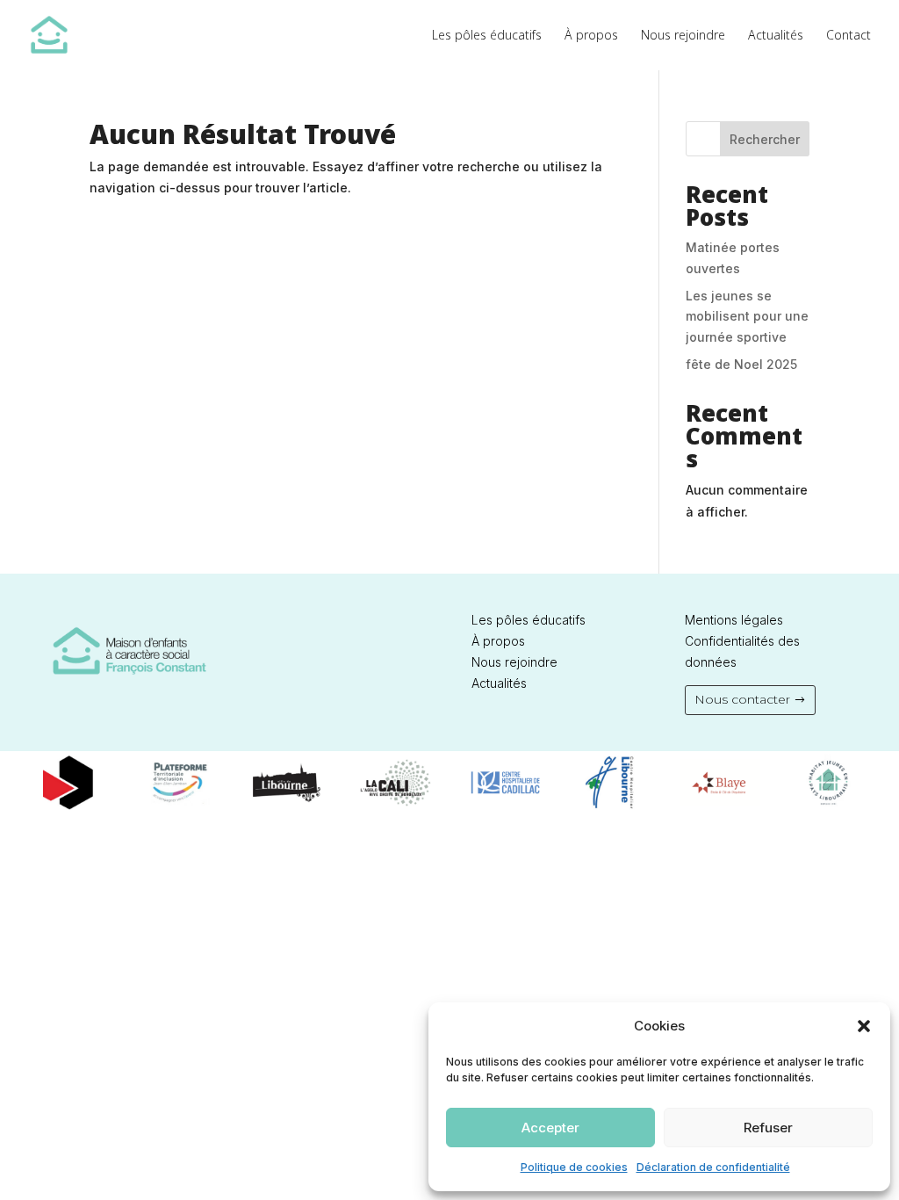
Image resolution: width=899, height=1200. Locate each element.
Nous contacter (742, 699)
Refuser (768, 1127)
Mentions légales (734, 619)
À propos (591, 36)
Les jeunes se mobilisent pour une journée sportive (747, 316)
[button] (864, 1026)
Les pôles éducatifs (487, 36)
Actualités (775, 36)
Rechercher (765, 139)
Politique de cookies (574, 1167)
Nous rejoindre (683, 36)
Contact (848, 36)
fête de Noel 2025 (741, 364)
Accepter (550, 1127)
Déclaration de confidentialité (713, 1167)
